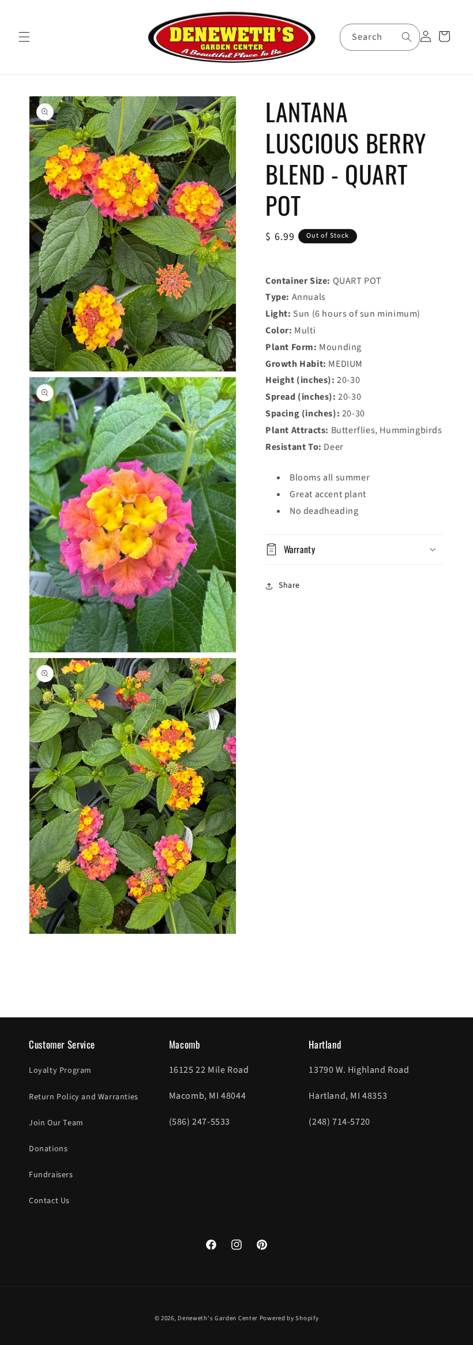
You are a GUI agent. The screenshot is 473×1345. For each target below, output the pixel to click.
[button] (24, 37)
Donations (48, 1149)
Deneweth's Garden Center (218, 1318)
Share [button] (289, 585)
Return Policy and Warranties (83, 1097)
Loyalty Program (60, 1070)
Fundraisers (51, 1175)
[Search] (406, 37)
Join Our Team (56, 1123)
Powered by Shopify (289, 1318)
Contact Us (49, 1201)
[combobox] (379, 37)
